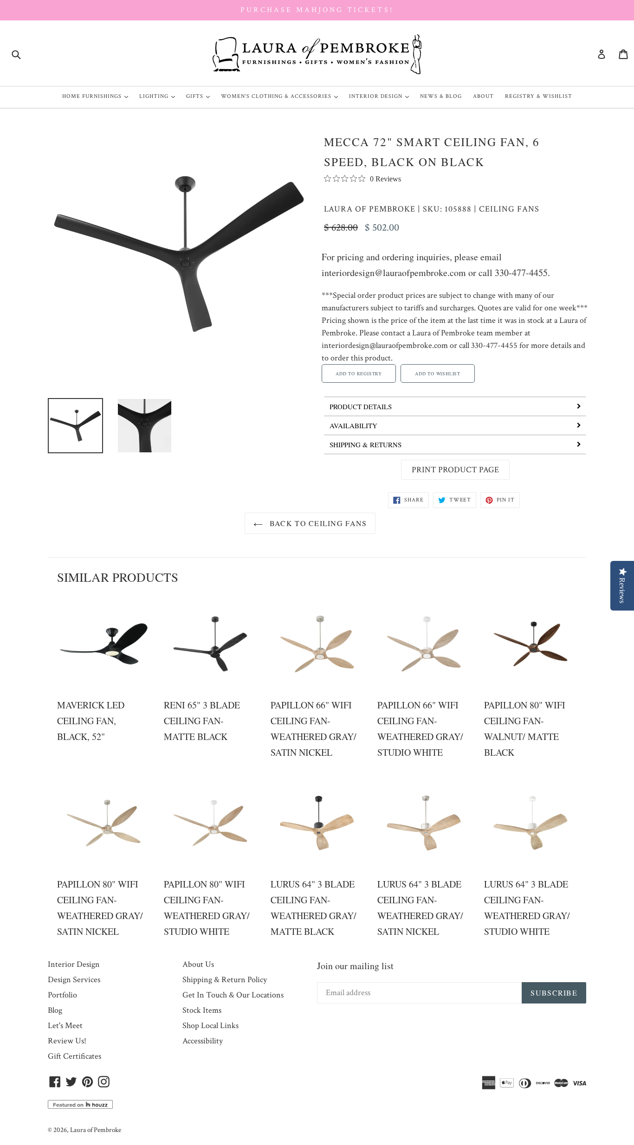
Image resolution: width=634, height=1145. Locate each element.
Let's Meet (65, 1025)
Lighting (159, 96)
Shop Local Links (210, 1025)
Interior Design (381, 96)
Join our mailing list (355, 965)
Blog (55, 1010)
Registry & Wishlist (538, 96)
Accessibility (202, 1041)
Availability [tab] (353, 425)
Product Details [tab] (361, 406)
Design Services (74, 979)
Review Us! (67, 1041)
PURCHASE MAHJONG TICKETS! (316, 10)
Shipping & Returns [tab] (365, 444)
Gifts (200, 96)
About (483, 96)
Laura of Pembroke (369, 209)
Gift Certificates (74, 1056)
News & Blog (441, 96)
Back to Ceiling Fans (317, 523)
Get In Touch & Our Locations (233, 995)
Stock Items (201, 1010)
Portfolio (62, 995)
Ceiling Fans (509, 209)
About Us (198, 964)
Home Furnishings (97, 96)
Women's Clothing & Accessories (282, 96)
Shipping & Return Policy (224, 979)
